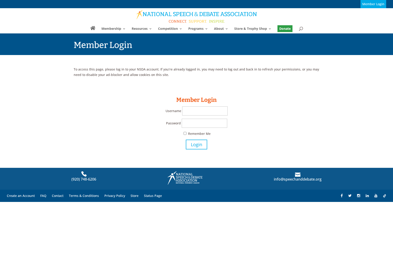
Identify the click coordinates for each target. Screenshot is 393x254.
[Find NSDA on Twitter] (350, 196)
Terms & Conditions (84, 196)
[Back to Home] (196, 16)
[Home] (93, 30)
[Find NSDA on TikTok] (384, 196)
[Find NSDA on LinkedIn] (367, 196)
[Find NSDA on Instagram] (358, 196)
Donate (285, 28)
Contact (57, 196)
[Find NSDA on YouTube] (376, 196)
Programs (196, 29)
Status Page (153, 196)
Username (173, 111)
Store (135, 196)
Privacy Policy (114, 196)
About (219, 29)
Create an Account (21, 196)
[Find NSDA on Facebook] (342, 196)
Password (173, 123)
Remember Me (199, 133)
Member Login (373, 4)
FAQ (43, 196)
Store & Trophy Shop (250, 29)
